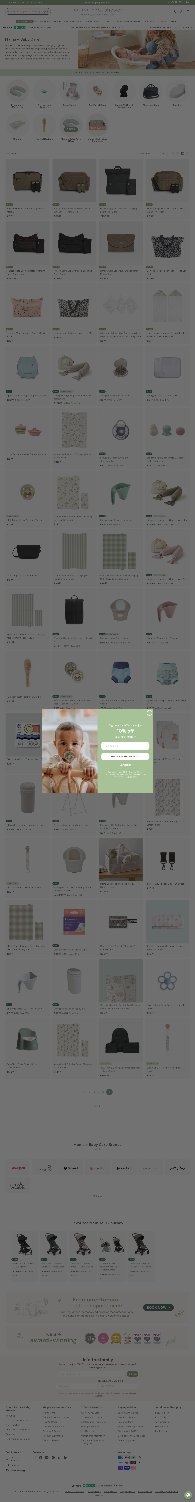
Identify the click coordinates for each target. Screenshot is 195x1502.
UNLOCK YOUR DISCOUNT (125, 756)
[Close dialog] (149, 712)
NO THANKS (125, 765)
